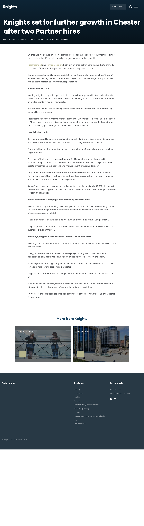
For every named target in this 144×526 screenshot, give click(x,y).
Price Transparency (81, 408)
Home (5, 39)
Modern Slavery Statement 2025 (86, 405)
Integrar (77, 412)
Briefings (77, 401)
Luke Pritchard (35, 65)
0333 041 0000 (115, 389)
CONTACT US (118, 7)
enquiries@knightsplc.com (120, 393)
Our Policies (78, 393)
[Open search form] (130, 6)
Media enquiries (80, 424)
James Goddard (54, 65)
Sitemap (77, 389)
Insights (77, 397)
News (13, 39)
